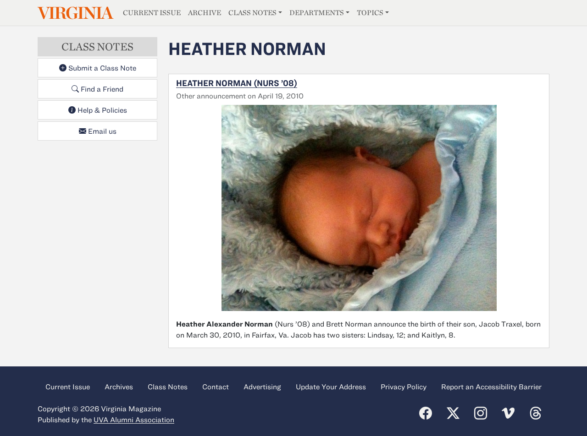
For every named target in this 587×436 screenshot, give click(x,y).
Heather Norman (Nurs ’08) (236, 83)
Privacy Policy (403, 386)
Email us (101, 131)
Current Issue (152, 12)
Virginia (75, 13)
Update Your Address (331, 386)
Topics (370, 12)
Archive (204, 12)
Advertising (262, 386)
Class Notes (252, 12)
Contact (215, 386)
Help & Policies (101, 110)
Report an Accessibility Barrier (491, 386)
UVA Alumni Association (134, 419)
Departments (316, 12)
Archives (119, 386)
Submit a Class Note (101, 68)
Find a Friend (101, 89)
